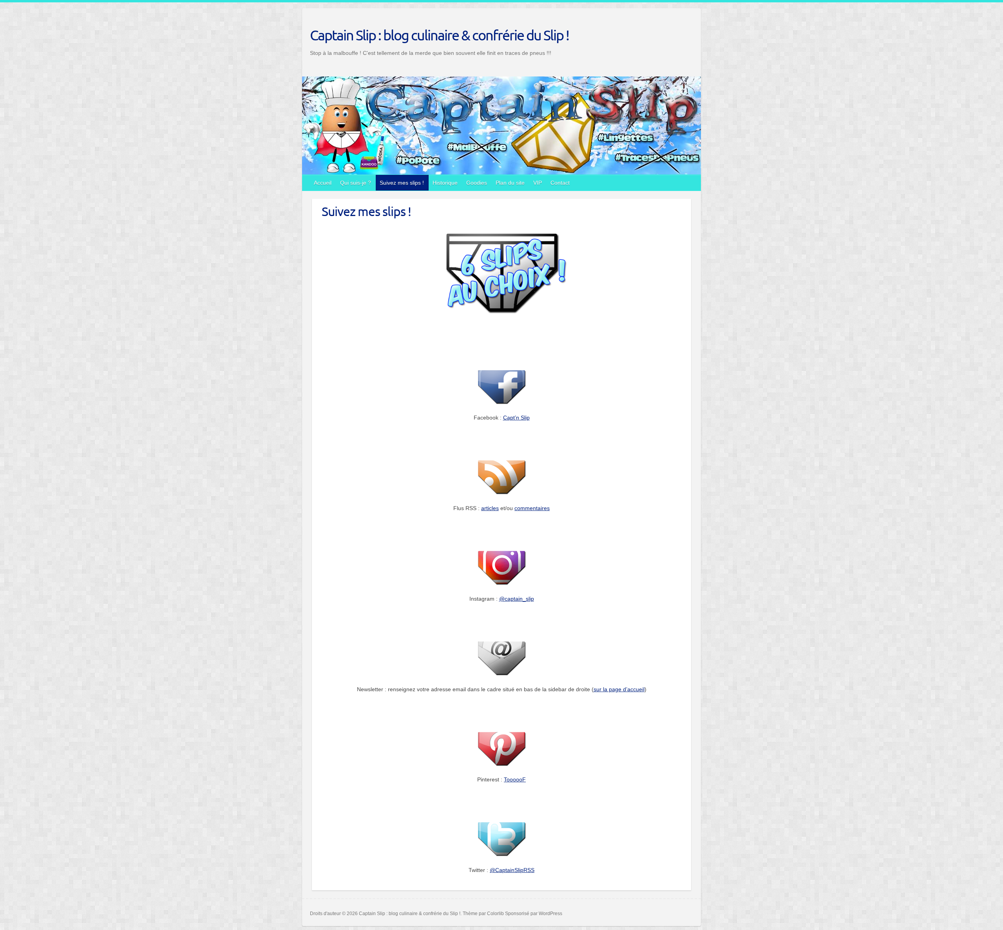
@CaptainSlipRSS (512, 870)
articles (490, 508)
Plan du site (510, 183)
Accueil (322, 183)
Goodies (476, 183)
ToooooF (515, 779)
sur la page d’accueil (619, 689)
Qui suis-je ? (355, 183)
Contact (560, 183)
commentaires (532, 508)
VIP (537, 183)
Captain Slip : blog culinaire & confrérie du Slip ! (439, 35)
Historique (445, 183)
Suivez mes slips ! (402, 183)
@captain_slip (516, 599)
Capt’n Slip (516, 417)
